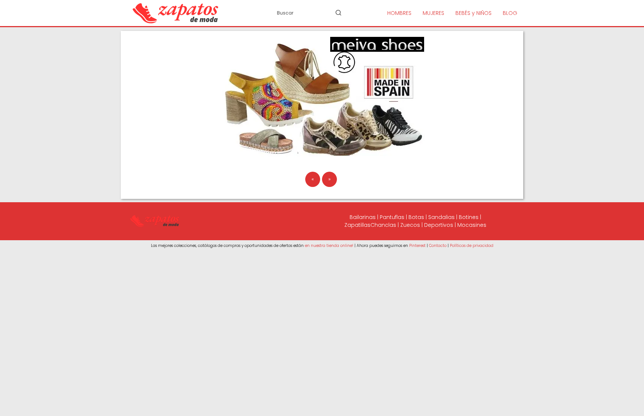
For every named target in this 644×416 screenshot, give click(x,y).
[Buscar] (338, 13)
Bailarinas (363, 217)
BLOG (510, 13)
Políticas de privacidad (471, 245)
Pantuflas (392, 217)
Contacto (437, 245)
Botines (469, 217)
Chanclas (383, 225)
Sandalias (441, 217)
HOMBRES (399, 13)
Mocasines (471, 225)
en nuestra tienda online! (329, 245)
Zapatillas (357, 225)
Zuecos (410, 225)
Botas (416, 217)
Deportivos (438, 225)
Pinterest (417, 245)
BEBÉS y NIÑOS (473, 13)
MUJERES (433, 13)
